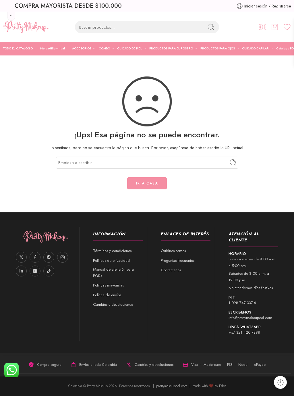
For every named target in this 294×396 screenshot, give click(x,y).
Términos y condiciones (112, 250)
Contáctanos (171, 270)
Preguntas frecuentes (177, 260)
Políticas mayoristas (108, 285)
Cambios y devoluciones (113, 304)
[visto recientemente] (280, 382)
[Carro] (275, 27)
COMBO (104, 48)
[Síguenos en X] (21, 257)
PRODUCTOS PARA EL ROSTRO (171, 48)
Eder (222, 386)
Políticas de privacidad (111, 260)
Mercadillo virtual (52, 48)
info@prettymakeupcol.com (250, 317)
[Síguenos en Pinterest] (48, 257)
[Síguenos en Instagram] (62, 257)
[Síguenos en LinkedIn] (21, 271)
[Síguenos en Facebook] (35, 257)
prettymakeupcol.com (172, 386)
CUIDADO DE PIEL (129, 48)
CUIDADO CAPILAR (255, 48)
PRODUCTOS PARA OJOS (217, 48)
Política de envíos (107, 295)
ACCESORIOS (81, 48)
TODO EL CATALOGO (18, 48)
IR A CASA (147, 183)
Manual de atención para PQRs (113, 272)
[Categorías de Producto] (262, 27)
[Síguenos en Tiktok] (48, 271)
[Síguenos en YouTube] (35, 271)
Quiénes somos (173, 250)
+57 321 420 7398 (244, 332)
